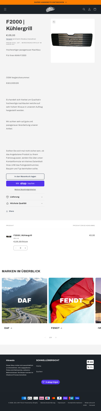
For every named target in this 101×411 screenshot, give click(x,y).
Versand (9, 39)
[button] (5, 9)
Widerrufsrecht (90, 402)
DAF (6, 328)
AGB (85, 405)
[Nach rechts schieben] (56, 337)
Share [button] (11, 211)
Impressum (61, 402)
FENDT (55, 328)
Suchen (39, 372)
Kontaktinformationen (75, 402)
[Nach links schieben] (45, 337)
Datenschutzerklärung (47, 402)
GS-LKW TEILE (19, 402)
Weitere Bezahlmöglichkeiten (25, 189)
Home (38, 366)
